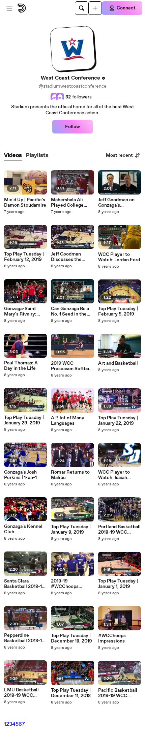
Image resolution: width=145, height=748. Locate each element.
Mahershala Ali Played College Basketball (67, 202)
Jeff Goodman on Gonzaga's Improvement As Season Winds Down (116, 202)
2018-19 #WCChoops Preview (65, 583)
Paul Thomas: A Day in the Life (21, 365)
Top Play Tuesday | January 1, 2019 (118, 583)
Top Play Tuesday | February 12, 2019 (24, 256)
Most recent (119, 155)
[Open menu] (9, 8)
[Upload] (95, 8)
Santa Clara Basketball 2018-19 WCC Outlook (24, 583)
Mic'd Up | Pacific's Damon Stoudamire (25, 202)
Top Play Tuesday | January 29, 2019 (24, 420)
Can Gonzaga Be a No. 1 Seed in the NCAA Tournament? (70, 311)
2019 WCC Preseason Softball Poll (71, 366)
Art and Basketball (118, 363)
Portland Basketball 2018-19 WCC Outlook (119, 529)
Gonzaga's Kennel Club (23, 529)
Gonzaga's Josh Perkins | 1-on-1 (20, 475)
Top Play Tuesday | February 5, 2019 (118, 311)
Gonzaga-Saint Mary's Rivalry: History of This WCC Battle (20, 311)
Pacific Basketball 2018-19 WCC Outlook (117, 693)
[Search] (81, 8)
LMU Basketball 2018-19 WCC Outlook (21, 692)
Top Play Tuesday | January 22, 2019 (118, 420)
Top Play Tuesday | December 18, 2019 (71, 638)
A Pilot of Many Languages (67, 420)
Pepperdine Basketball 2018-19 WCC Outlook (24, 638)
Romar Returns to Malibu (70, 475)
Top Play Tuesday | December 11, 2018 (71, 693)
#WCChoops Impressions (112, 638)
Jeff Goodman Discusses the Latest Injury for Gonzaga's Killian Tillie (69, 256)
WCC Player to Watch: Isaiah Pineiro (114, 475)
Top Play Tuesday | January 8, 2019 (71, 529)
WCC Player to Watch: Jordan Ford (119, 257)
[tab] (13, 155)
